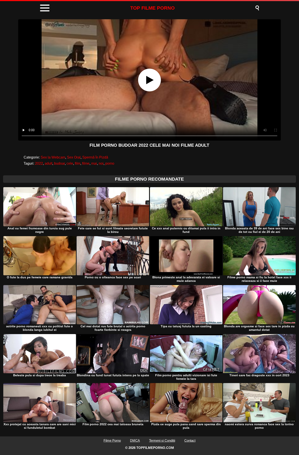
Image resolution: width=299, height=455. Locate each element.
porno (109, 163)
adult (48, 163)
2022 (39, 163)
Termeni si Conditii (162, 440)
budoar (59, 163)
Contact (189, 440)
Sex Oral (74, 157)
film (77, 163)
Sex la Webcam (53, 157)
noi (101, 163)
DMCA (135, 440)
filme (86, 163)
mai (94, 163)
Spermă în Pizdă (95, 157)
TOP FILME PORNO (152, 8)
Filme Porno (112, 440)
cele (70, 163)
